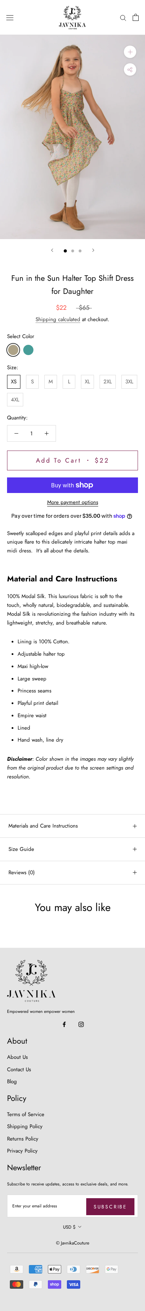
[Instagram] (81, 1024)
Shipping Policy (25, 1126)
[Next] (93, 250)
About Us (17, 1057)
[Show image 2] (72, 251)
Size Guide (21, 849)
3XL (129, 381)
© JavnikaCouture (72, 1243)
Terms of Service (25, 1114)
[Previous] (52, 250)
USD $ (69, 1227)
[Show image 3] (80, 251)
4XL (15, 400)
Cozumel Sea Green (28, 350)
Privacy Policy (22, 1151)
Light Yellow (13, 350)
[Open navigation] (9, 18)
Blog (12, 1081)
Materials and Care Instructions (43, 826)
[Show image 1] (65, 251)
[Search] (123, 17)
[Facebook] (64, 1024)
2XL (107, 381)
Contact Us (19, 1069)
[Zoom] (130, 52)
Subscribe (110, 1206)
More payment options (72, 502)
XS (14, 381)
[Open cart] (136, 17)
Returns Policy (22, 1139)
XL (87, 381)
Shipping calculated (58, 319)
